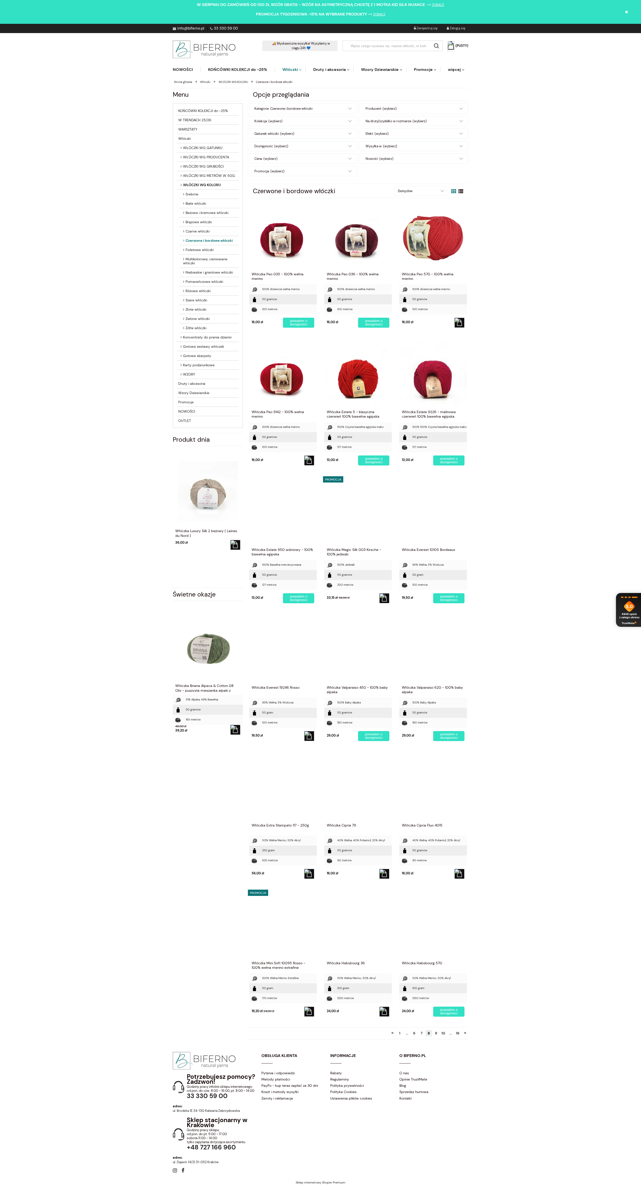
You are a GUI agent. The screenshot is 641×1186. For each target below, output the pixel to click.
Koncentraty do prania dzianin (207, 337)
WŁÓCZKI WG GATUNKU (202, 148)
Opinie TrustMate (413, 1079)
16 (457, 1033)
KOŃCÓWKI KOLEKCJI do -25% (203, 110)
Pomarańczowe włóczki (204, 281)
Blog (402, 1085)
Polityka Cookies (343, 1092)
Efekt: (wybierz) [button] (377, 134)
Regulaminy (339, 1079)
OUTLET (184, 420)
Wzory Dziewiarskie (193, 393)
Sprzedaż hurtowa (413, 1092)
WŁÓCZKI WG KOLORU (202, 185)
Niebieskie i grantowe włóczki (209, 272)
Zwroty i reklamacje (277, 1098)
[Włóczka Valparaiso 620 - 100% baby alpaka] (433, 650)
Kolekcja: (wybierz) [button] (268, 121)
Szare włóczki (196, 300)
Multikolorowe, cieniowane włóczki (205, 261)
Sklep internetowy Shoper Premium (320, 1182)
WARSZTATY (187, 129)
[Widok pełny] (460, 191)
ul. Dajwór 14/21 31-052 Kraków (196, 1162)
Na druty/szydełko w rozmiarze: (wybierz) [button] (396, 121)
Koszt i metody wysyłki (279, 1092)
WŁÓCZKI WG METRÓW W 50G (209, 175)
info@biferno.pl (190, 28)
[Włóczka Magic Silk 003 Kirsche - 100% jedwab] (358, 512)
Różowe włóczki (198, 291)
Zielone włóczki (198, 318)
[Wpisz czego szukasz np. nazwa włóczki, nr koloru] (436, 46)
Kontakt (405, 1098)
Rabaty (336, 1073)
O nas (404, 1073)
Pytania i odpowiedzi (278, 1073)
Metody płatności (275, 1079)
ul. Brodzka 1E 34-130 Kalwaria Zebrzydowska (206, 1111)
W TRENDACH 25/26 (194, 120)
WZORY (189, 374)
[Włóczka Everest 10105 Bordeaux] (433, 512)
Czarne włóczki (198, 231)
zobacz (438, 5)
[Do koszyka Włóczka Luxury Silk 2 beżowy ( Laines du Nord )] (235, 545)
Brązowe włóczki (199, 222)
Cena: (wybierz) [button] (265, 159)
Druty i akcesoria (191, 383)
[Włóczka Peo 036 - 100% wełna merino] (358, 237)
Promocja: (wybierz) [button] (269, 171)
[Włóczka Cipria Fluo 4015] (433, 788)
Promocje (186, 402)
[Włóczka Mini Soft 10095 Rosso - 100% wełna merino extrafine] (283, 926)
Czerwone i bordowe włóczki (209, 240)
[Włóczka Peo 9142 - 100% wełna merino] (283, 374)
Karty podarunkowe (199, 365)
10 (443, 1033)
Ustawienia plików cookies (351, 1098)
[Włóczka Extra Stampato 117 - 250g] (283, 788)
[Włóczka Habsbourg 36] (358, 926)
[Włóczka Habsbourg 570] (433, 926)
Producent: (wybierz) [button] (381, 108)
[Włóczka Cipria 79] (358, 788)
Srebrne (192, 194)
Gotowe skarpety (197, 355)
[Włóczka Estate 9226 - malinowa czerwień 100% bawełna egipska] (433, 374)
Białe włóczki (196, 203)
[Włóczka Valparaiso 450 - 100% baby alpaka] (358, 650)
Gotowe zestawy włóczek (203, 346)
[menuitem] (186, 69)
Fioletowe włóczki (200, 250)
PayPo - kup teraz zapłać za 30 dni (289, 1085)
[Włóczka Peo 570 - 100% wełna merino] (433, 237)
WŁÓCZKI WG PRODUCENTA (206, 157)
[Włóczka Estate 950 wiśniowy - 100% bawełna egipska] (283, 512)
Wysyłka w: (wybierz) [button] (381, 146)
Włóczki (184, 138)
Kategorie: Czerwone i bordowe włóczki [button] (283, 108)
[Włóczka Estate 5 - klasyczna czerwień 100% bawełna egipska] (358, 374)
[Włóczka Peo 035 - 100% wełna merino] (283, 237)
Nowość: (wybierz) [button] (379, 159)
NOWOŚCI (186, 411)
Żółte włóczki (196, 328)
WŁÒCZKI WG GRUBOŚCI (203, 166)
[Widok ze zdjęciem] (453, 191)
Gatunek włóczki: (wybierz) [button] (274, 134)
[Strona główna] (204, 49)
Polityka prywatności (347, 1085)
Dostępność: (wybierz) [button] (271, 146)
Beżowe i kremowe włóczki (207, 212)
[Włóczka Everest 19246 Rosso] (283, 650)
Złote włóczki (196, 309)
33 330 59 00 (226, 28)
